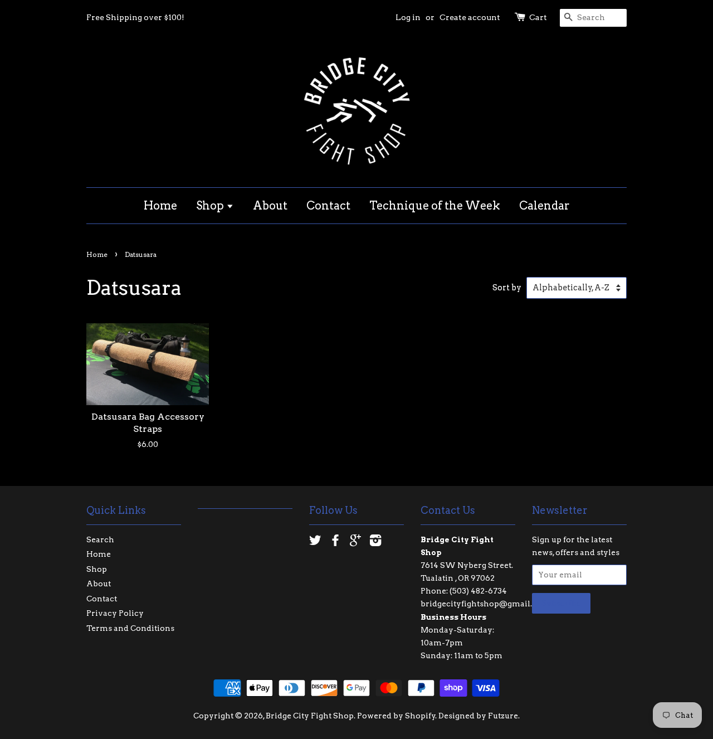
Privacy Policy (115, 613)
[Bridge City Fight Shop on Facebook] (335, 542)
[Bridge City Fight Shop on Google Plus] (355, 542)
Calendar (544, 205)
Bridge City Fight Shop (310, 715)
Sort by (506, 288)
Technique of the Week (434, 205)
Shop (211, 205)
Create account (469, 17)
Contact (328, 205)
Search (100, 539)
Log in (408, 17)
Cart (538, 17)
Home (160, 205)
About (270, 205)
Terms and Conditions (130, 628)
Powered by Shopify (396, 715)
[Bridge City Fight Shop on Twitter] (315, 542)
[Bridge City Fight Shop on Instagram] (375, 542)
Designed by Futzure (478, 715)
